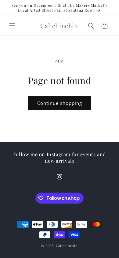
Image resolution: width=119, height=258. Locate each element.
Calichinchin (67, 245)
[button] (12, 25)
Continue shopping (59, 103)
